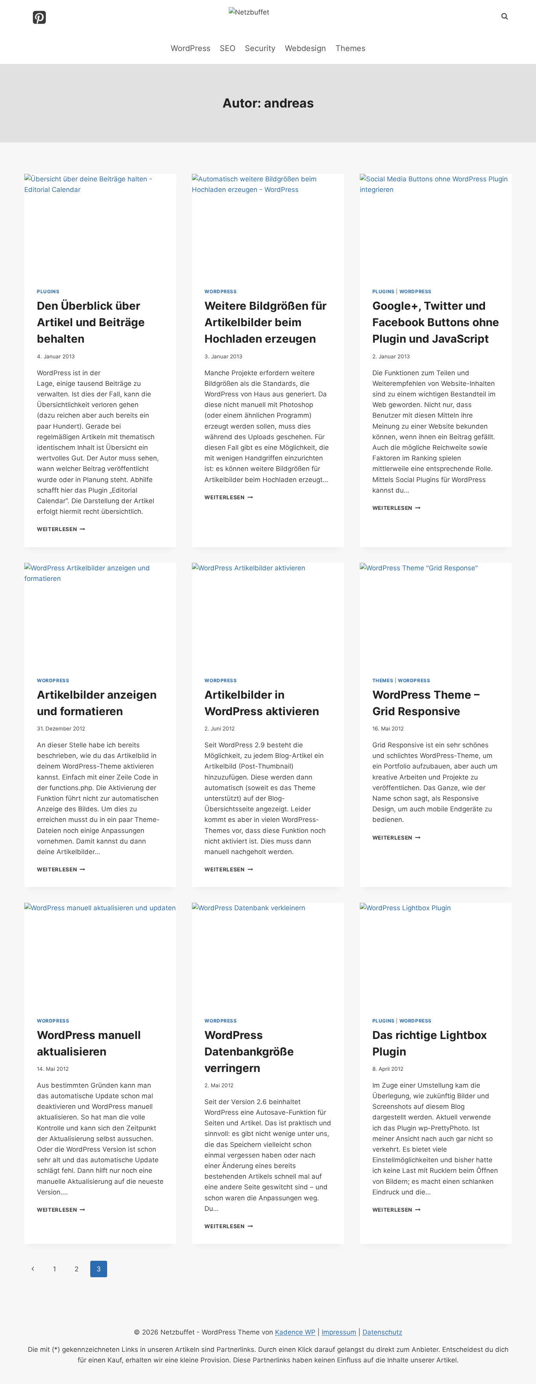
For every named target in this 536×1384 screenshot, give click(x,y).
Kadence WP (295, 1332)
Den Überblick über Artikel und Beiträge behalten (91, 322)
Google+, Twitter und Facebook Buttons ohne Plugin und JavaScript (435, 322)
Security (260, 48)
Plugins (48, 291)
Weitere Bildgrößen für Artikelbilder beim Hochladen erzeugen (265, 322)
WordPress (190, 48)
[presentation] (100, 224)
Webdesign (305, 48)
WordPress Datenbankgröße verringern (249, 1051)
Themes (350, 48)
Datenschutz (382, 1332)
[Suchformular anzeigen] (505, 16)
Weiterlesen (61, 529)
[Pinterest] (39, 17)
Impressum (339, 1332)
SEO (227, 48)
